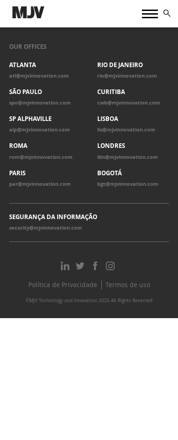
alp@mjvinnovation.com (39, 129)
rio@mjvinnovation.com (127, 75)
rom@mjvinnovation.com (41, 157)
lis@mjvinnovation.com (126, 129)
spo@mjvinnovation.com (40, 102)
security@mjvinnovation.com (45, 227)
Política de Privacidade (62, 284)
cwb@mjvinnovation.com (128, 102)
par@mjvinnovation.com (40, 184)
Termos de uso (127, 284)
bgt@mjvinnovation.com (127, 184)
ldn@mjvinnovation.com (127, 157)
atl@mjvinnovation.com (39, 75)
